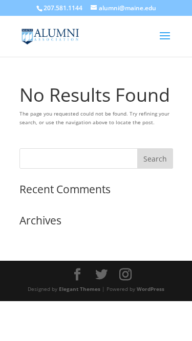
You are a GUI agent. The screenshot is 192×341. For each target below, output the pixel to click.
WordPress (150, 288)
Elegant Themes (79, 288)
